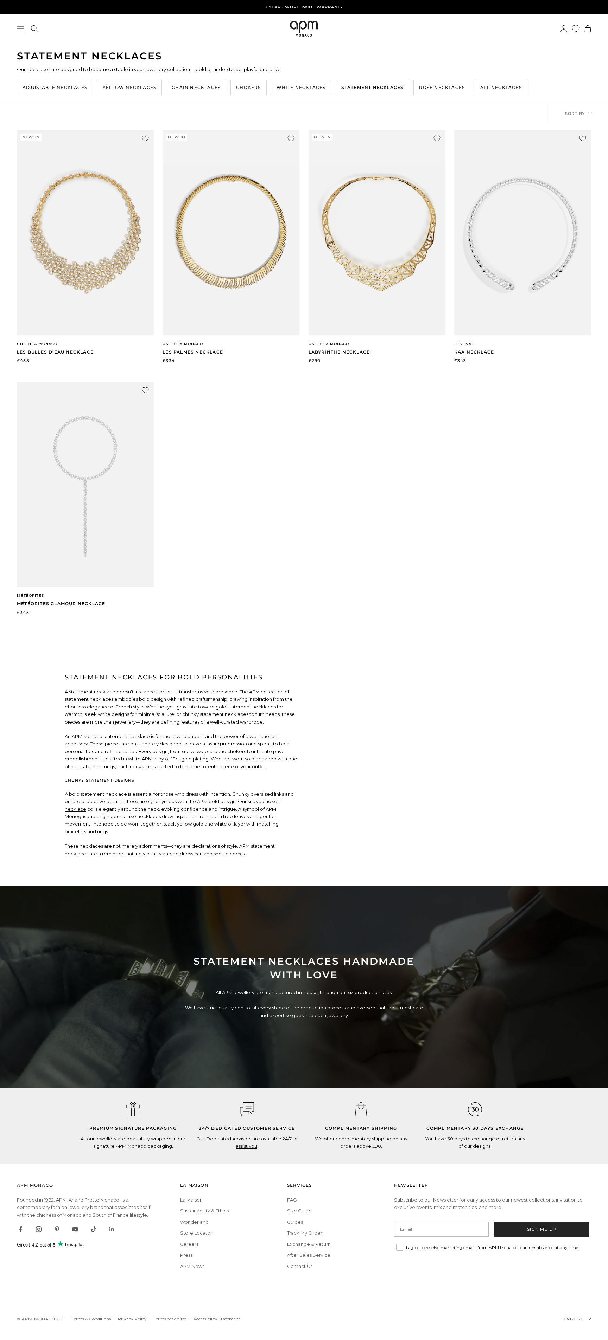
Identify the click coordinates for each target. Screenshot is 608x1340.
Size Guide (299, 1210)
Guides (295, 1222)
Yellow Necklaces (129, 87)
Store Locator (196, 1233)
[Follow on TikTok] (93, 1229)
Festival (464, 344)
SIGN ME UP (542, 1229)
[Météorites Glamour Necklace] (85, 484)
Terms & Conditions (91, 1318)
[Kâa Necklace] (522, 232)
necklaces (236, 714)
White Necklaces (301, 87)
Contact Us (299, 1266)
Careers (189, 1244)
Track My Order (304, 1233)
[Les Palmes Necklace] (231, 232)
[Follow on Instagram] (38, 1229)
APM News (192, 1266)
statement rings (97, 766)
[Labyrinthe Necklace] (377, 232)
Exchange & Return (309, 1244)
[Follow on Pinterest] (57, 1229)
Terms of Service (170, 1318)
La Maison (191, 1200)
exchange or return (494, 1138)
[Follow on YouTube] (75, 1229)
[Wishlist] (576, 28)
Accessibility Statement (216, 1318)
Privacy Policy (132, 1318)
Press (186, 1255)
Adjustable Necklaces (55, 87)
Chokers (248, 87)
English (574, 1318)
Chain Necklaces (196, 87)
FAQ (292, 1200)
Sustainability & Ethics (204, 1210)
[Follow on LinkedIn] (111, 1229)
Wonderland (194, 1222)
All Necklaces (501, 87)
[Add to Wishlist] (145, 138)
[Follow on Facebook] (20, 1229)
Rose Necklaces (442, 87)
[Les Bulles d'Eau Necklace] (85, 232)
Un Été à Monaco (37, 344)
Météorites (30, 595)
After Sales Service (308, 1255)
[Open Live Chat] (247, 1109)
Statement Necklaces (372, 87)
